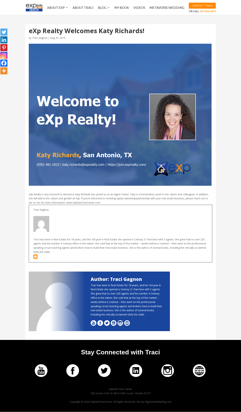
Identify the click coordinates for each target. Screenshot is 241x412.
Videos (139, 8)
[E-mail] (35, 257)
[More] (3, 70)
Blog (102, 8)
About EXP (56, 8)
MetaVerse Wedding (166, 8)
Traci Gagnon (39, 37)
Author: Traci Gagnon (116, 279)
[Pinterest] (3, 47)
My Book (121, 8)
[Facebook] (3, 63)
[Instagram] (3, 55)
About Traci (83, 8)
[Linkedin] (3, 39)
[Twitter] (3, 32)
